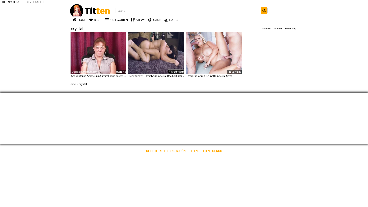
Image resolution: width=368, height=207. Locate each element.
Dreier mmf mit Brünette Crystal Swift (209, 75)
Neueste (266, 28)
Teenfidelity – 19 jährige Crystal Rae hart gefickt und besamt (164, 75)
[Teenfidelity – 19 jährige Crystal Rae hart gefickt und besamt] (156, 53)
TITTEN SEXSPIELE (33, 1)
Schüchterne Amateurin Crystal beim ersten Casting (102, 75)
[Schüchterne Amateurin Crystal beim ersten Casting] (98, 53)
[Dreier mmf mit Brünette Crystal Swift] (214, 53)
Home (72, 84)
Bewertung (290, 28)
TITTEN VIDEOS (10, 1)
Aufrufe (278, 28)
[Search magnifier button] (264, 10)
